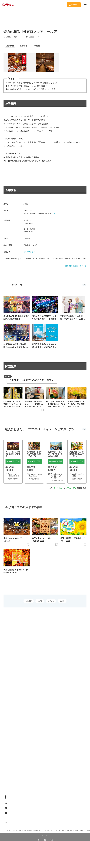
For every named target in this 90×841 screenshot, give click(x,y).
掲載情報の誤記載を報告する (75, 266)
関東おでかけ (28, 830)
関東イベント (38, 830)
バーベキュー (58, 488)
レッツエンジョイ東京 (14, 830)
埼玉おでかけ (49, 830)
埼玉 (40, 601)
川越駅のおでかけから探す (75, 830)
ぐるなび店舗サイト (30, 252)
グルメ (51, 601)
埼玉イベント (60, 830)
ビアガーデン (71, 488)
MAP (55, 213)
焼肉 (62, 601)
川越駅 (29, 601)
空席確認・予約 (13, 461)
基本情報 (11, 190)
